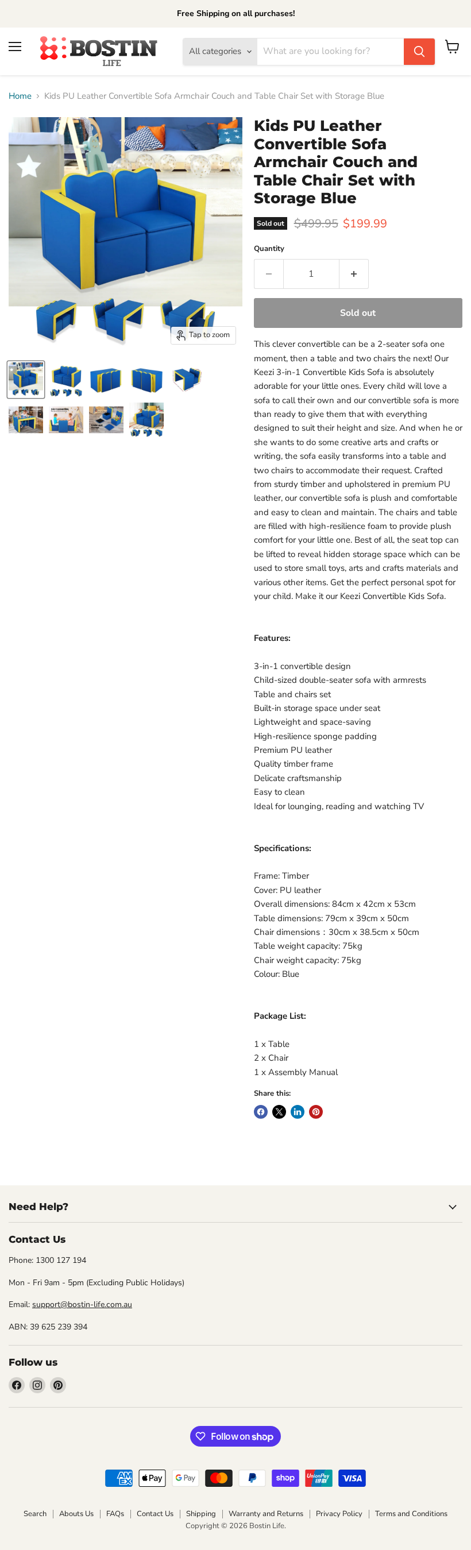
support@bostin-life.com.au (82, 1304)
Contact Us (155, 1514)
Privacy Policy (339, 1514)
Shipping (201, 1514)
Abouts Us (76, 1514)
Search (35, 1514)
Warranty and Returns (266, 1514)
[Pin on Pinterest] (316, 1112)
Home (20, 96)
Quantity (269, 249)
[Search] (419, 51)
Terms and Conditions (411, 1514)
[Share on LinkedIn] (297, 1112)
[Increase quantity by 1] (354, 274)
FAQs (115, 1514)
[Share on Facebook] (261, 1112)
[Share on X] (279, 1112)
